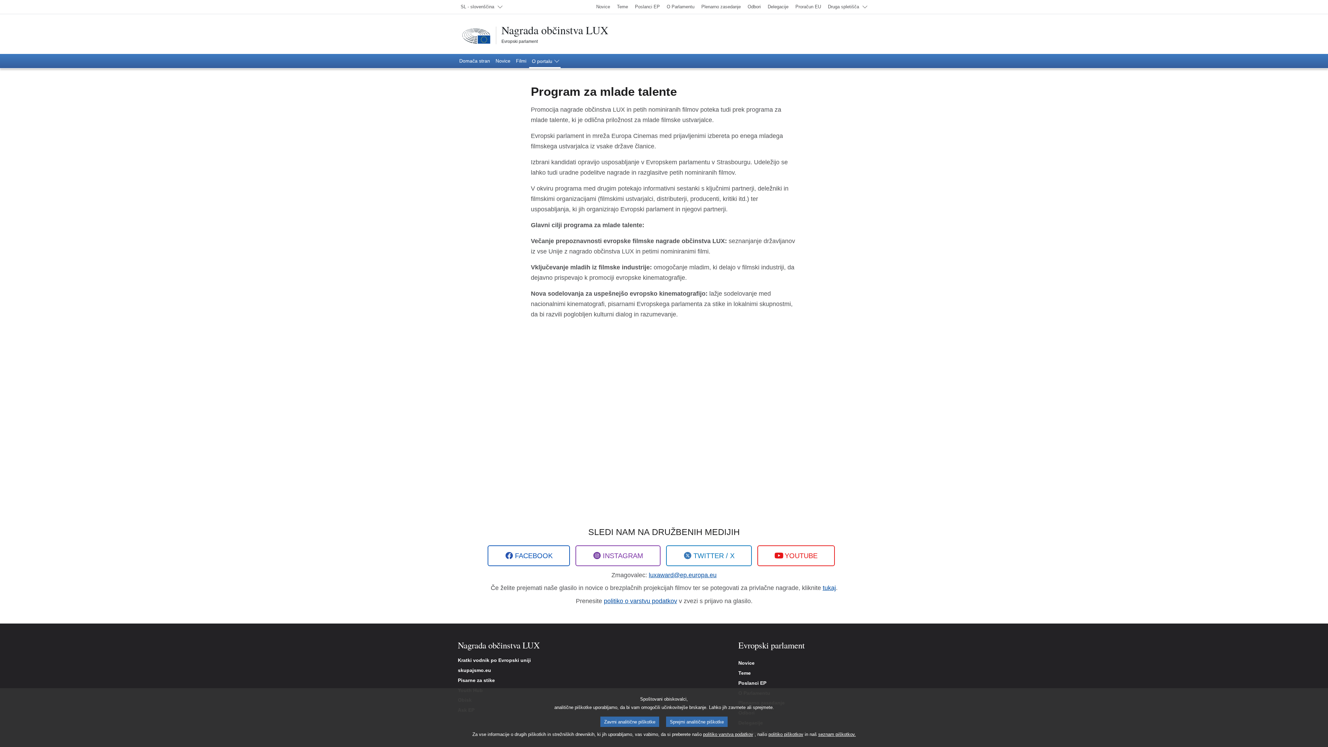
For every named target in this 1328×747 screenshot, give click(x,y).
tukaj (829, 587)
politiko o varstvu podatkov (640, 601)
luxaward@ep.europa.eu (683, 575)
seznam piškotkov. (837, 734)
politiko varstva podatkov (728, 734)
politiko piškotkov (785, 734)
